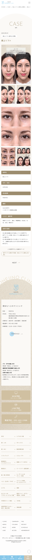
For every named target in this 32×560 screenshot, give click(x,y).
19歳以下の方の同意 (16, 536)
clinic (5, 521)
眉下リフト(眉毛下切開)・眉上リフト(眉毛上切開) (16, 254)
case (4, 530)
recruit (24, 524)
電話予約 (20, 559)
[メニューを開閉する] (29, 2)
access (14, 530)
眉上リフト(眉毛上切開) (9, 36)
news (14, 527)
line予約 (12, 559)
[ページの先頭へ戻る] (29, 551)
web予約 (4, 559)
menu (4, 524)
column (15, 524)
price (4, 527)
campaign (15, 521)
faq (22, 521)
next (14, 263)
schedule (24, 527)
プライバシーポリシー (8, 538)
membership (25, 530)
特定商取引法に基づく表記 (23, 538)
